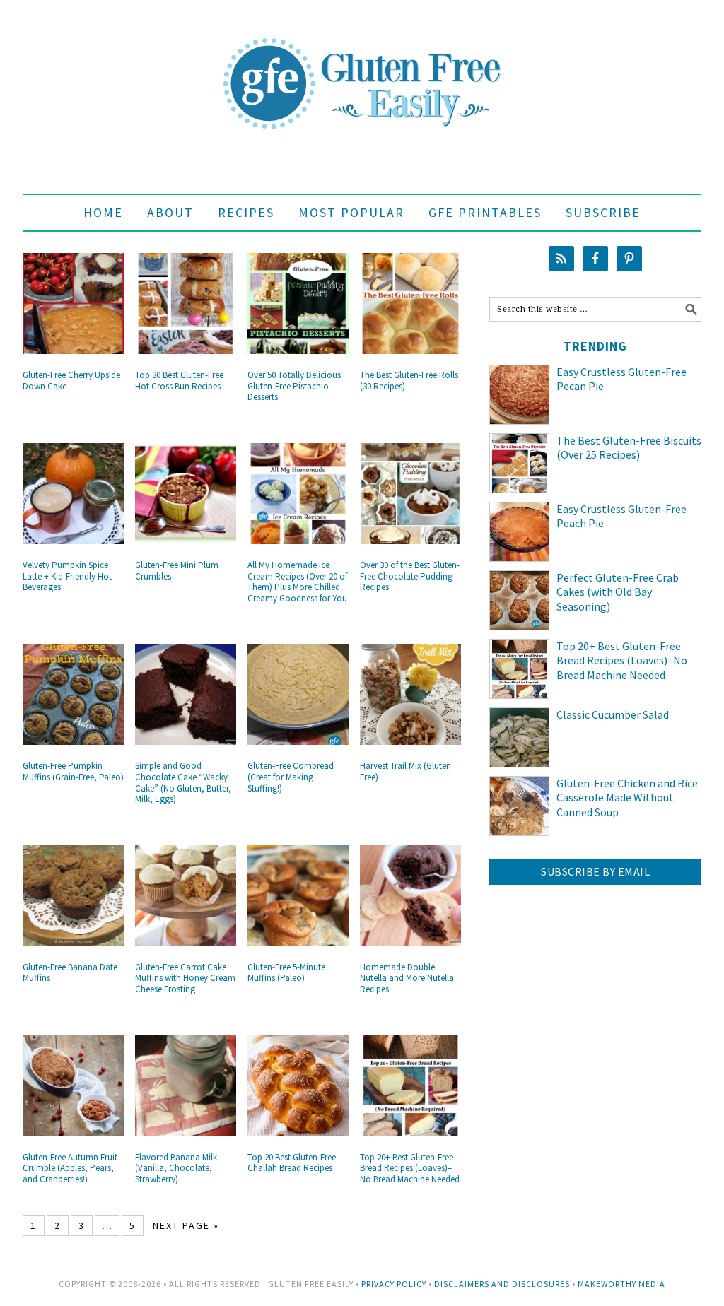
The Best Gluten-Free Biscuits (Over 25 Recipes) (628, 447)
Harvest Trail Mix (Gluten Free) (405, 771)
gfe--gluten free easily (362, 72)
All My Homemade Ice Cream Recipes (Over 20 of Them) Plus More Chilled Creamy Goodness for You (297, 581)
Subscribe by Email (595, 871)
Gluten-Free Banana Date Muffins (70, 972)
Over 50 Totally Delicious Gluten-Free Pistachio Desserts (294, 386)
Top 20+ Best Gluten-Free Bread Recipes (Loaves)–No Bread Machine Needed (410, 1168)
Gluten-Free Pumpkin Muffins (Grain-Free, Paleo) (73, 771)
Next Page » (186, 1225)
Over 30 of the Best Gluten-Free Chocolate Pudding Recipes (410, 576)
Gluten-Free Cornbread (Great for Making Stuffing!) (290, 777)
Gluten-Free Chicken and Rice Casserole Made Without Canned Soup (627, 798)
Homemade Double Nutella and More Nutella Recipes (407, 978)
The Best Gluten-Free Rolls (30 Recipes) (409, 380)
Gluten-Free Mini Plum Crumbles (176, 570)
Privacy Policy (393, 1283)
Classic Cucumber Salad (612, 714)
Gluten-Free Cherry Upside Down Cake (71, 380)
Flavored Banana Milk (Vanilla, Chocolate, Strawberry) (176, 1168)
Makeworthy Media (621, 1283)
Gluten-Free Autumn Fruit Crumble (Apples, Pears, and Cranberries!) (70, 1168)
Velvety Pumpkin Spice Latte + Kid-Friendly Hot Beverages (67, 576)
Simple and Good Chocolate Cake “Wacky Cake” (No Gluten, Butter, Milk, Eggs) (183, 782)
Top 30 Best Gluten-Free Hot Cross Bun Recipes (179, 380)
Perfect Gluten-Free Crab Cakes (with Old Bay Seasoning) (617, 592)
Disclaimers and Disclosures (502, 1283)
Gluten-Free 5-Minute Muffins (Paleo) (286, 972)
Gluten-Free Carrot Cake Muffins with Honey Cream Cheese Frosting (185, 978)
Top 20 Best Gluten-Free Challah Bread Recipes (291, 1163)
